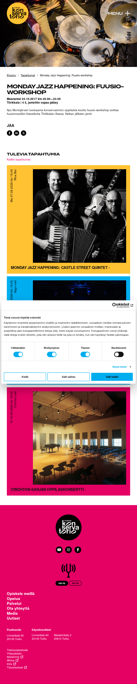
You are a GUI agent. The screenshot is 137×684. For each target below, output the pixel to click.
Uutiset (13, 618)
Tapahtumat (28, 75)
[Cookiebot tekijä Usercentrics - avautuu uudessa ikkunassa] (118, 305)
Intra (9, 664)
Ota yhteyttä (18, 608)
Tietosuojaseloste (17, 650)
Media (12, 613)
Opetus (13, 598)
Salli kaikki (112, 376)
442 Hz (75, 583)
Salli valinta (68, 376)
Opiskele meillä (21, 593)
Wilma (10, 660)
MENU (115, 13)
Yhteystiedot (14, 653)
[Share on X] (23, 133)
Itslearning (13, 657)
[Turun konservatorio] (68, 527)
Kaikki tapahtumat (18, 159)
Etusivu (11, 75)
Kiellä (25, 376)
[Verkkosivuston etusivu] (17, 13)
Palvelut (14, 603)
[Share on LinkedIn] (16, 133)
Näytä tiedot (119, 366)
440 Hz (61, 583)
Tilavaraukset (15, 667)
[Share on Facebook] (9, 133)
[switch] (51, 354)
